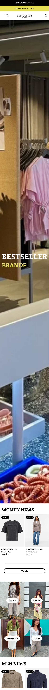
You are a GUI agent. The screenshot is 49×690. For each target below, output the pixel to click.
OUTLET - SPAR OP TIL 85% (24, 8)
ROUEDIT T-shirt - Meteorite (8, 550)
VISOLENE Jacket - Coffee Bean (34, 550)
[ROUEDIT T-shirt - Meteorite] (12, 530)
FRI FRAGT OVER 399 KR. (24, 3)
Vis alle (24, 570)
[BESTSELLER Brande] (24, 16)
